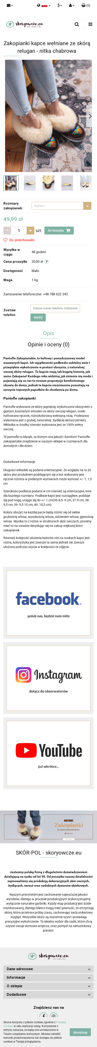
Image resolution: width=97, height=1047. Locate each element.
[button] (86, 5)
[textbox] (57, 205)
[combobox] (61, 206)
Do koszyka (56, 230)
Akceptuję (80, 1032)
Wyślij (38, 317)
